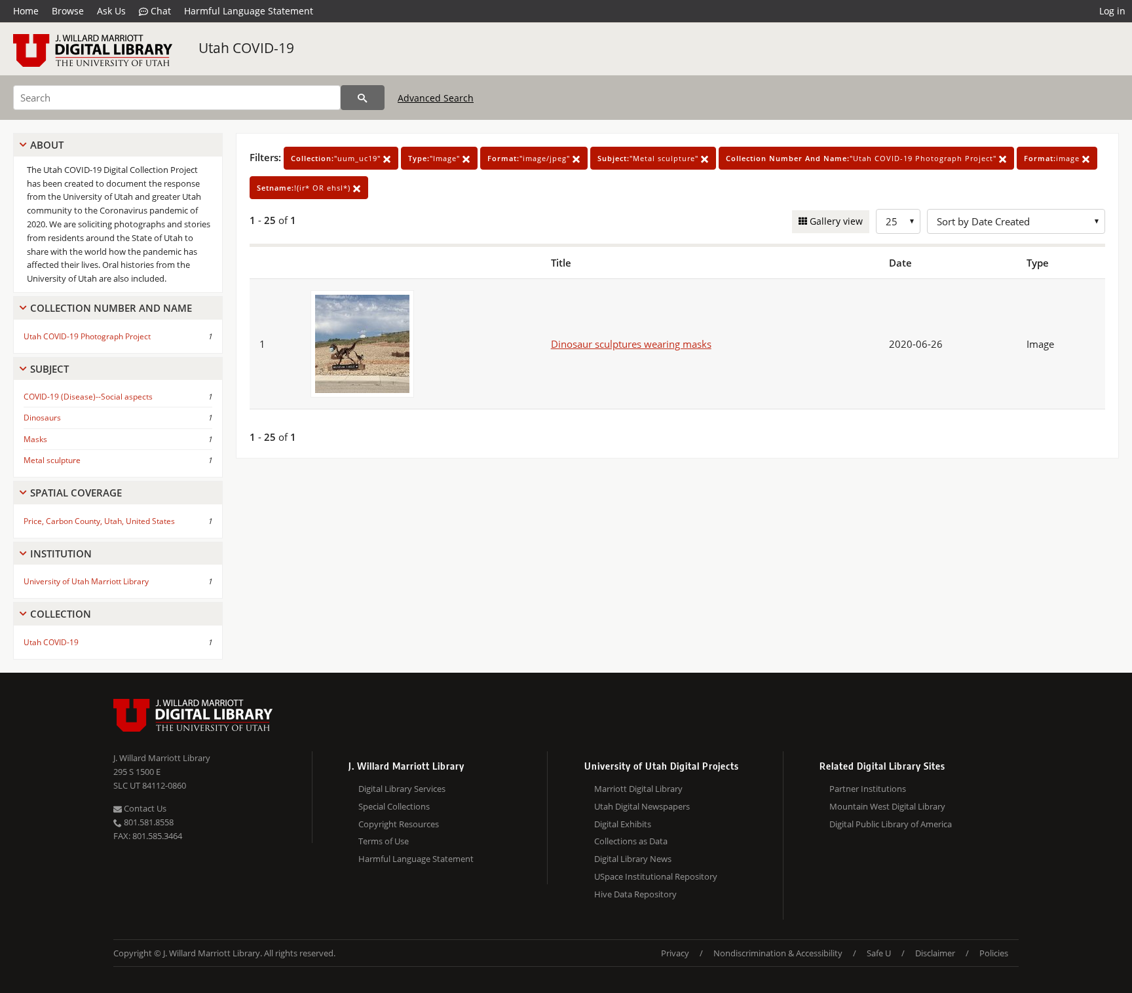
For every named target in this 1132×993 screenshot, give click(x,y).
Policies (993, 953)
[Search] (363, 97)
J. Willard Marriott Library (161, 758)
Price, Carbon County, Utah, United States (99, 521)
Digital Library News (632, 859)
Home (26, 11)
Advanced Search (436, 98)
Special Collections (394, 806)
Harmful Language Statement (248, 11)
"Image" (435, 158)
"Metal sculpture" (649, 158)
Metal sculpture (52, 460)
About (47, 144)
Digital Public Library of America (890, 824)
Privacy (675, 953)
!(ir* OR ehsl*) (305, 188)
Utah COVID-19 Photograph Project (87, 336)
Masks (35, 439)
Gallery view (835, 221)
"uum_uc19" (337, 158)
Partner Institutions (867, 789)
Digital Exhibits (622, 824)
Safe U (879, 953)
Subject (49, 368)
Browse (68, 11)
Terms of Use (383, 841)
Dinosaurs (42, 417)
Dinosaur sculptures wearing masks (631, 343)
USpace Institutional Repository (655, 876)
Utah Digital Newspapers (642, 806)
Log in (1112, 11)
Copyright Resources (398, 824)
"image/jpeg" (530, 158)
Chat (159, 11)
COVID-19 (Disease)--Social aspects (88, 396)
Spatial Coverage (76, 492)
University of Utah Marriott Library (86, 581)
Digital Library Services (401, 789)
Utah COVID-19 (246, 48)
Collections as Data (631, 841)
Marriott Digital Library (638, 789)
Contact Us (144, 808)
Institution (61, 553)
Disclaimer (935, 953)
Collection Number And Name (111, 307)
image (1053, 158)
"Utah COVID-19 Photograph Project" (862, 158)
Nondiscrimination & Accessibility (777, 953)
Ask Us (111, 11)
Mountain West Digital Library (887, 806)
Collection (60, 613)
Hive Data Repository (635, 894)
